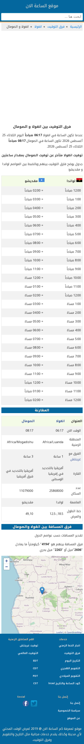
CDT (35, 668)
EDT (35, 660)
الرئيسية (76, 27)
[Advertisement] (42, 78)
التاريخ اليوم (72, 660)
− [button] (6, 566)
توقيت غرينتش (29, 645)
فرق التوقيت (55, 27)
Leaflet (59, 632)
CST (35, 683)
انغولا (38, 27)
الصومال (28, 421)
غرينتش (75, 459)
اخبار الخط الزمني (69, 645)
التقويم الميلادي (69, 675)
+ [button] (6, 560)
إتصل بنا (75, 703)
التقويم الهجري (70, 668)
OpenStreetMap (74, 632)
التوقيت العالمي (28, 653)
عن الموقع (73, 718)
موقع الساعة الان (42, 6)
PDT (35, 675)
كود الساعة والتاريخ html (64, 683)
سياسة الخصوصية (69, 710)
